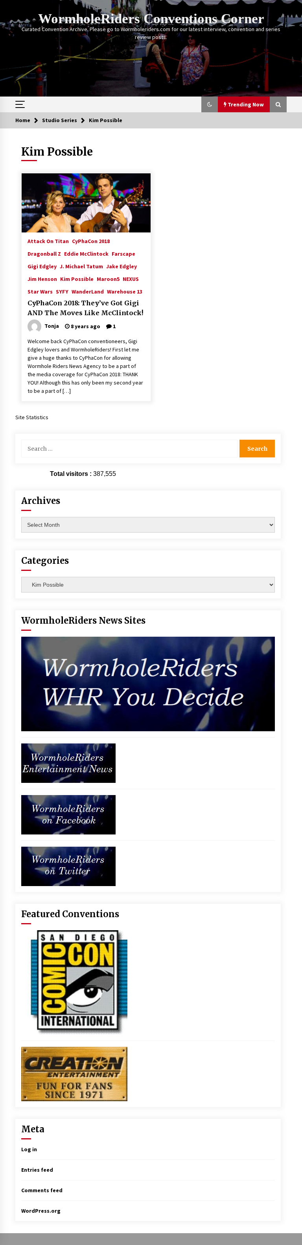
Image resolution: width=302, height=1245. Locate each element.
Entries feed (37, 1169)
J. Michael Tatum (81, 266)
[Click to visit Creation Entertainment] (74, 1073)
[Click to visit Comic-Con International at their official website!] (74, 981)
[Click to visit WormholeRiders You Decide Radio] (148, 683)
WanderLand (88, 291)
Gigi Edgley (42, 266)
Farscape (123, 253)
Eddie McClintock (86, 253)
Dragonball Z (44, 253)
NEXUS (131, 278)
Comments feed (42, 1190)
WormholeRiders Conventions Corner (151, 18)
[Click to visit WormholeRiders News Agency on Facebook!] (68, 814)
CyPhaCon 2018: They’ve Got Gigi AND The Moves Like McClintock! (86, 308)
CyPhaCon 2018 (91, 241)
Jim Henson (42, 278)
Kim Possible (77, 278)
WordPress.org (41, 1210)
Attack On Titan (48, 241)
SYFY (62, 291)
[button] (209, 104)
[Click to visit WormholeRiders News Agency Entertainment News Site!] (68, 762)
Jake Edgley (121, 266)
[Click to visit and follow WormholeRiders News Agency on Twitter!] (68, 865)
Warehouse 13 (124, 291)
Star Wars (40, 291)
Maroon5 (108, 278)
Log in (29, 1149)
